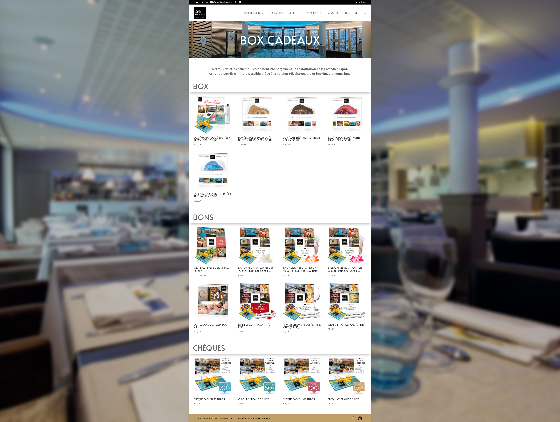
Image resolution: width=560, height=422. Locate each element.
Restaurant (277, 13)
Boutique (351, 13)
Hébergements (253, 13)
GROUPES (333, 13)
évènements (313, 13)
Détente (293, 13)
